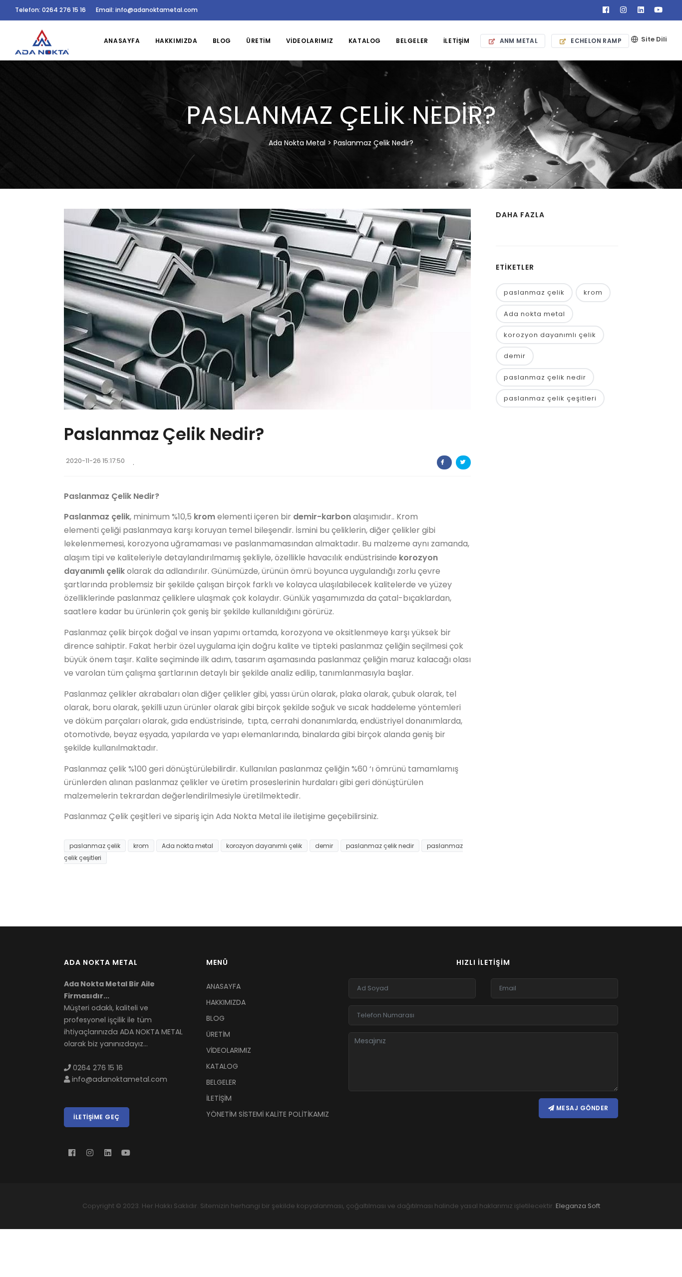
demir (324, 846)
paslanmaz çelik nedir (380, 846)
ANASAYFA (223, 986)
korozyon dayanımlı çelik (264, 846)
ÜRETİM (258, 40)
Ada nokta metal (187, 846)
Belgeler (412, 40)
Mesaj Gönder (581, 1108)
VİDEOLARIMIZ (310, 40)
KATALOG (222, 1066)
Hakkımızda (176, 40)
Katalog (364, 40)
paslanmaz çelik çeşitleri (550, 398)
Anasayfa (122, 40)
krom (141, 846)
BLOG (222, 40)
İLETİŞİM (456, 40)
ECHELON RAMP (596, 40)
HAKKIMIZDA (226, 1002)
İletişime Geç (96, 1117)
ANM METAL (519, 40)
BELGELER (221, 1082)
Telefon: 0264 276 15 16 (50, 9)
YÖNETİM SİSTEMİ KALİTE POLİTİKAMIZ (267, 1114)
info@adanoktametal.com (118, 1079)
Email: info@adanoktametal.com (147, 9)
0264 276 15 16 (97, 1068)
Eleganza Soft (578, 1206)
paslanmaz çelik (94, 846)
